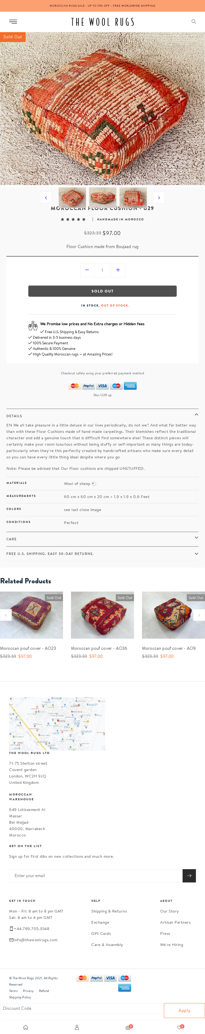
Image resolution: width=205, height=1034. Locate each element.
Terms (13, 991)
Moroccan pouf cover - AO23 (28, 648)
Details (14, 416)
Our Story (169, 911)
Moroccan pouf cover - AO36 (99, 648)
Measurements (21, 496)
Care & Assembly (107, 944)
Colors (13, 509)
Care (11, 539)
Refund (44, 991)
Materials (16, 483)
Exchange (100, 922)
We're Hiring (171, 944)
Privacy (28, 991)
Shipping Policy (20, 997)
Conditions (18, 522)
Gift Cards (101, 933)
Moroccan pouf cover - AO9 (169, 648)
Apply (184, 1010)
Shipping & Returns (109, 911)
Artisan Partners (175, 922)
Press (165, 933)
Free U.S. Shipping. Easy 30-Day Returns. (50, 554)
